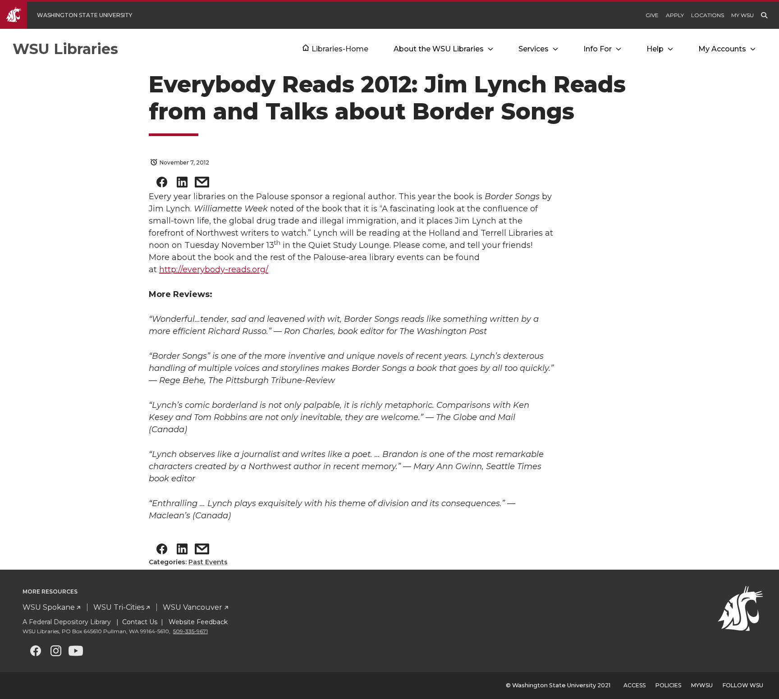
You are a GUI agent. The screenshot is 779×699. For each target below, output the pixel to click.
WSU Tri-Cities (118, 607)
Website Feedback (197, 622)
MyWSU (702, 685)
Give (652, 15)
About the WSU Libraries (439, 49)
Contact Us (139, 622)
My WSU (742, 15)
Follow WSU (743, 685)
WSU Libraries (65, 49)
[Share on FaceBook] (162, 184)
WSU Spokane (49, 607)
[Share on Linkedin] (182, 184)
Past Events (208, 562)
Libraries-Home (340, 49)
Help (655, 49)
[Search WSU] (764, 15)
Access (634, 685)
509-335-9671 (190, 631)
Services (533, 49)
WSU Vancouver (192, 607)
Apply (675, 15)
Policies (668, 685)
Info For (597, 49)
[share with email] (202, 184)
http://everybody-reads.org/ (213, 269)
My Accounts (722, 49)
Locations (707, 15)
